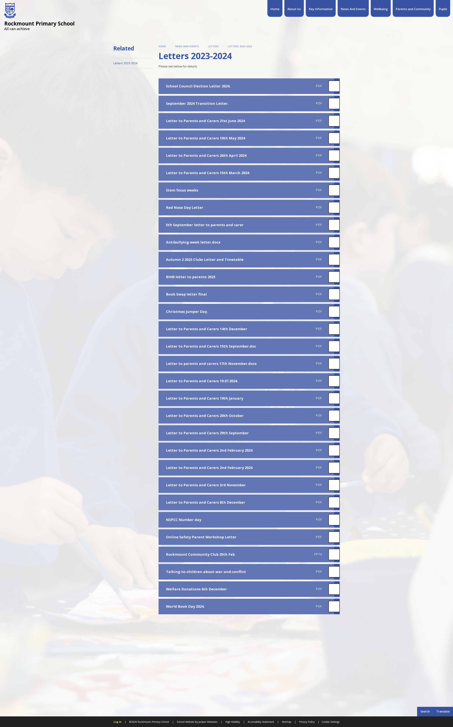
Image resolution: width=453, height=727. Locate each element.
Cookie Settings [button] (331, 721)
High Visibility (232, 721)
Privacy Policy (307, 721)
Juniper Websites (207, 721)
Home (162, 46)
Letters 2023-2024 (240, 46)
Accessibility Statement (261, 721)
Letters (213, 46)
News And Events (187, 46)
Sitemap (286, 721)
